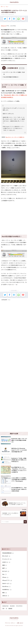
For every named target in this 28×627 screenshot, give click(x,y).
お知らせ (5, 595)
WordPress (6, 586)
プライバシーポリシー (10, 623)
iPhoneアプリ (7, 580)
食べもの (5, 571)
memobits (14, 2)
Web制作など (6, 589)
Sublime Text (5, 606)
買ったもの (6, 556)
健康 (4, 565)
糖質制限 (10, 608)
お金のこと (6, 562)
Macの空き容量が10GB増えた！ (11, 77)
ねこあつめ (12, 606)
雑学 (4, 568)
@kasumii (3, 26)
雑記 (4, 592)
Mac (9, 299)
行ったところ (6, 559)
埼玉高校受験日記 (7, 553)
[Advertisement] (14, 217)
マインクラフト (19, 606)
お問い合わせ (20, 623)
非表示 (21, 68)
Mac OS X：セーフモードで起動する (15, 137)
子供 (3, 608)
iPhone (5, 577)
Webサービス (6, 583)
